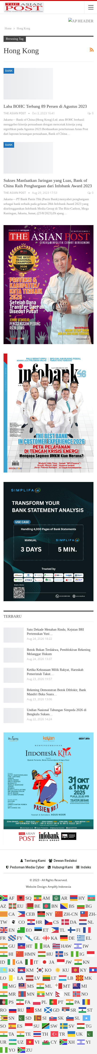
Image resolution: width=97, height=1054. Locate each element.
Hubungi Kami (62, 867)
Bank (8, 70)
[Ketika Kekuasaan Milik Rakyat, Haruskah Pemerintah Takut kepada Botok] (14, 675)
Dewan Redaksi (65, 861)
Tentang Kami (34, 861)
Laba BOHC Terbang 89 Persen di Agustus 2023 (45, 106)
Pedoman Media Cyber (27, 867)
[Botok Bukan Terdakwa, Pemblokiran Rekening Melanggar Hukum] (14, 655)
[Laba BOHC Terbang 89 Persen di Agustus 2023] (28, 83)
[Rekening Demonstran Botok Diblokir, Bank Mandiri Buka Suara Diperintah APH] (14, 695)
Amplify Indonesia (59, 887)
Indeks (86, 867)
